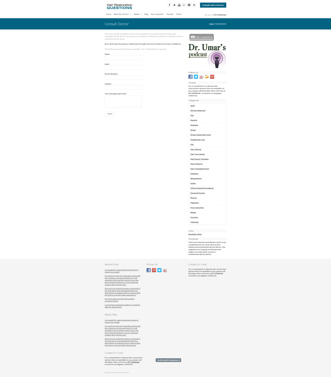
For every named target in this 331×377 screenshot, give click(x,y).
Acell (192, 106)
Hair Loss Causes (197, 154)
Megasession (196, 178)
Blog (146, 14)
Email (107, 64)
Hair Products (196, 164)
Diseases (194, 125)
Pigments (194, 203)
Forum (179, 14)
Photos (193, 198)
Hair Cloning (195, 149)
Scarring (194, 217)
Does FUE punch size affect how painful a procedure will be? (120, 300)
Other (193, 183)
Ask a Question (157, 14)
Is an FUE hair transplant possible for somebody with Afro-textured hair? (122, 306)
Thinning (194, 222)
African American (197, 110)
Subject (108, 84)
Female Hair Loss (197, 140)
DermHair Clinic (195, 234)
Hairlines (194, 173)
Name (107, 54)
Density (193, 120)
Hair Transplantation (199, 169)
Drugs (193, 130)
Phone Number (111, 74)
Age (192, 115)
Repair (193, 212)
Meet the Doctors (121, 14)
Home (108, 14)
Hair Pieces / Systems (199, 159)
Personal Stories (197, 193)
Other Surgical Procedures (202, 188)
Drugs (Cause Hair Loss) (200, 135)
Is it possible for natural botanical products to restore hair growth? (121, 271)
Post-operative (197, 207)
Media (136, 14)
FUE (192, 144)
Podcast (169, 14)
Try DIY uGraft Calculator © (168, 360)
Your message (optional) (115, 94)
